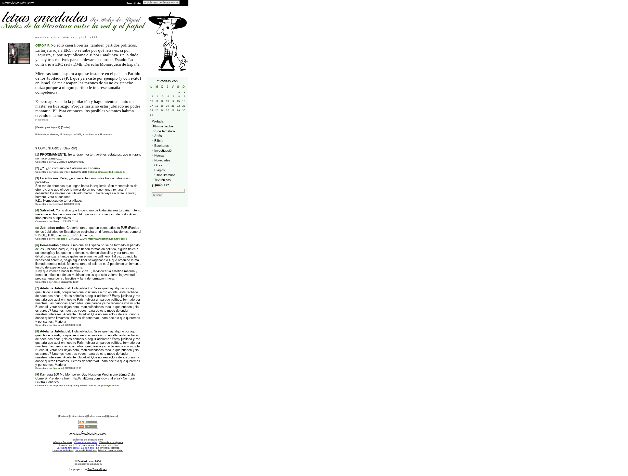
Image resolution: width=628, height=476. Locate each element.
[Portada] (63, 416)
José (56, 282)
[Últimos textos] (78, 416)
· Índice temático (162, 131)
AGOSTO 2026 (169, 80)
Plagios (159, 170)
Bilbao (158, 141)
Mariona (58, 325)
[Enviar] (65, 127)
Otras (158, 165)
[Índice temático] (96, 416)
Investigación (163, 150)
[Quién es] (112, 416)
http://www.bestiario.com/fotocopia (107, 239)
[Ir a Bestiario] (18, 3)
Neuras (159, 155)
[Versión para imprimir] (47, 127)
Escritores (161, 145)
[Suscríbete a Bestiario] (133, 3)
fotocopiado (60, 239)
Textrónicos (162, 180)
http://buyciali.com (108, 385)
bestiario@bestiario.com (88, 464)
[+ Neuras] (41, 119)
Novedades (162, 160)
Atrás (158, 136)
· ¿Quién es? (159, 185)
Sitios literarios (164, 175)
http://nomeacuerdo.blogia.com (107, 172)
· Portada (156, 121)
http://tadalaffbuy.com (65, 385)
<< (158, 80)
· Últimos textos (161, 126)
